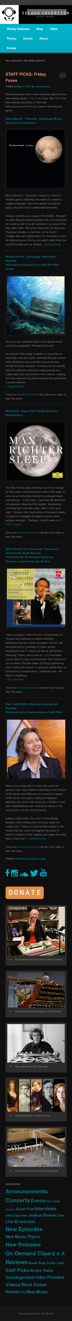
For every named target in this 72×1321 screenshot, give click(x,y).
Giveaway (10, 1209)
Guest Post (25, 1208)
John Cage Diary (17, 1215)
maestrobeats (42, 86)
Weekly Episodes (18, 29)
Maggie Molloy (16, 386)
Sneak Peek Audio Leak (46, 1262)
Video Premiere (50, 1277)
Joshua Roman (42, 1215)
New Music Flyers (23, 1236)
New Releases (23, 1244)
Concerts (18, 1200)
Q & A (58, 1253)
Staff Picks (22, 858)
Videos (13, 1284)
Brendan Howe (53, 244)
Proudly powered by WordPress (36, 1313)
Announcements (27, 1191)
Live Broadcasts (20, 1221)
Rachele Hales (16, 679)
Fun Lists (53, 1201)
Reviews (16, 1262)
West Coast (34, 1284)
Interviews (45, 1208)
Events (27, 38)
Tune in (33, 98)
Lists (60, 1215)
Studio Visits (41, 1270)
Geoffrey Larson (38, 838)
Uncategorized (20, 1277)
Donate (11, 48)
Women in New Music (27, 1291)
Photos (11, 38)
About (43, 38)
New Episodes (24, 1229)
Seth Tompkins (14, 524)
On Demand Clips (28, 1253)
